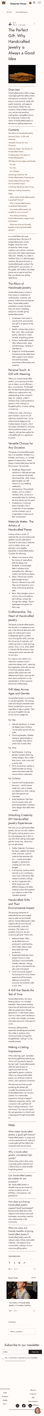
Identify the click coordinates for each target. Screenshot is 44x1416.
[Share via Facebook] (9, 1263)
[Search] (34, 2)
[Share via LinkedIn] (19, 1263)
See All (34, 1278)
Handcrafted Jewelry (22, 12)
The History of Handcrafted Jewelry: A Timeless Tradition (20, 1304)
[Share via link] (24, 1263)
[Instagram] (17, 1405)
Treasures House (18, 3)
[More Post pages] (6, 1404)
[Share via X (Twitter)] (14, 1263)
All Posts (9, 12)
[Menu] (39, 2)
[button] (30, 2)
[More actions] (34, 24)
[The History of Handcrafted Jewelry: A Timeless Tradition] (22, 1290)
